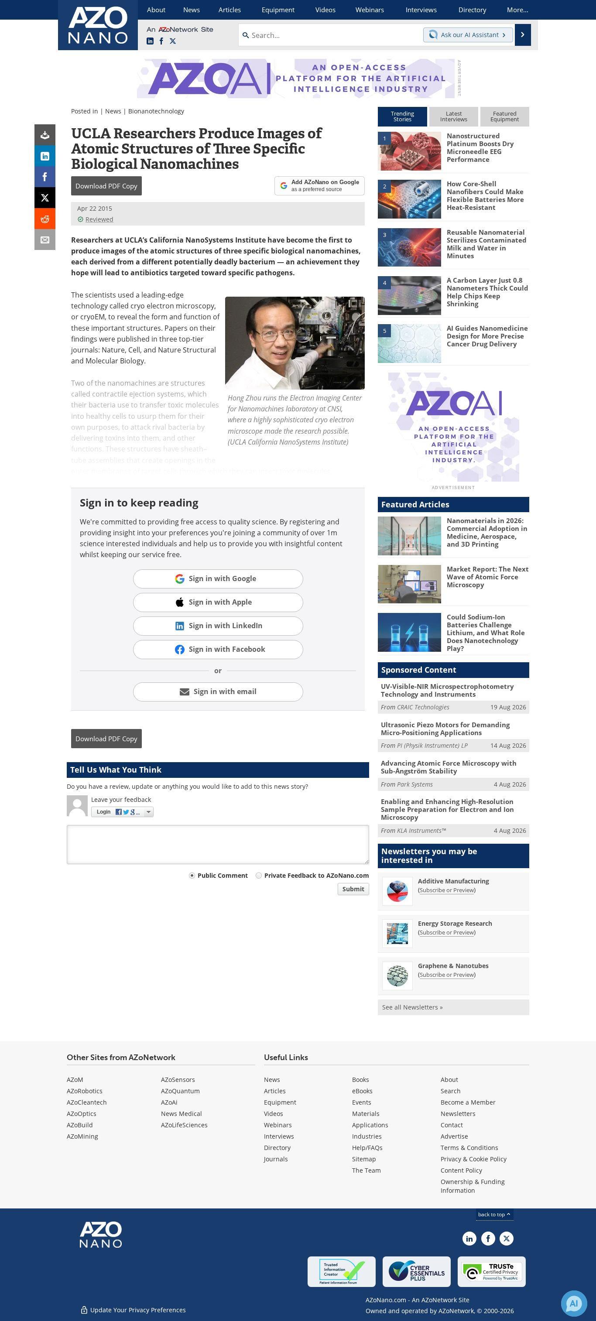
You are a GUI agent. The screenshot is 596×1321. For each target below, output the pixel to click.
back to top (492, 1214)
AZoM (75, 1079)
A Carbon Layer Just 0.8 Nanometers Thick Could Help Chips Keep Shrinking (487, 292)
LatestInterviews (453, 116)
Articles (275, 1091)
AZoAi (169, 1102)
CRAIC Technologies (423, 707)
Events (361, 1102)
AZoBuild (80, 1125)
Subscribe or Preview (447, 890)
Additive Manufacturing (453, 881)
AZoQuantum (180, 1091)
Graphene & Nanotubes (453, 966)
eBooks (362, 1091)
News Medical (181, 1113)
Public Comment (223, 875)
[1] (409, 150)
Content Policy (461, 1170)
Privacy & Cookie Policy (474, 1159)
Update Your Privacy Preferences (137, 1310)
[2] (409, 198)
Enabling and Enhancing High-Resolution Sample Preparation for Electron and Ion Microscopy (447, 809)
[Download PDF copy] (44, 134)
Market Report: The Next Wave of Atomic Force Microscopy (488, 577)
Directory (277, 1147)
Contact (452, 1125)
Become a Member (468, 1102)
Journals (276, 1159)
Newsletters (458, 1113)
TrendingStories (402, 116)
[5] (409, 343)
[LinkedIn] (44, 155)
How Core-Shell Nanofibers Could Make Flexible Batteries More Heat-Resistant (485, 195)
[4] (409, 295)
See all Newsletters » (412, 1007)
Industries (367, 1136)
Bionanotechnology (156, 111)
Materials (366, 1113)
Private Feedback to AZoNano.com (316, 875)
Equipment (280, 1102)
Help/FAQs (367, 1147)
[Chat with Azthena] (574, 1303)
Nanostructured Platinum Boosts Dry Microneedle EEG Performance (480, 147)
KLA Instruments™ (421, 830)
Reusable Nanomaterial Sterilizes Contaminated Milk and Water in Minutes (487, 244)
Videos (273, 1113)
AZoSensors (178, 1079)
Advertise (454, 1136)
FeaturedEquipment (504, 116)
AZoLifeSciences (184, 1125)
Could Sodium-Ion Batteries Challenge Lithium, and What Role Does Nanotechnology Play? (486, 633)
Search (451, 1091)
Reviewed (99, 219)
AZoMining (82, 1136)
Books (360, 1079)
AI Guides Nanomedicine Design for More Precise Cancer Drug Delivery (487, 336)
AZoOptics (81, 1113)
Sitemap (364, 1159)
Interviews (279, 1136)
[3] (409, 246)
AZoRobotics (85, 1091)
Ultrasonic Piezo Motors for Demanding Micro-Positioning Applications (445, 728)
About (449, 1079)
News (113, 111)
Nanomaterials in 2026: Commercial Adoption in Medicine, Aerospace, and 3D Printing (487, 532)
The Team (366, 1170)
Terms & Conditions (469, 1147)
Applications (370, 1125)
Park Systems (415, 784)
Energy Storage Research (455, 923)
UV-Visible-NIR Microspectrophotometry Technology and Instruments (447, 690)
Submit (353, 889)
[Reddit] (44, 218)
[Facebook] (44, 176)
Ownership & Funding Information (473, 1185)
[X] (44, 197)
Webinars (278, 1125)
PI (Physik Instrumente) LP (432, 745)
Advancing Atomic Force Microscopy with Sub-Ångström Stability (449, 767)
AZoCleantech (87, 1102)
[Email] (44, 239)
